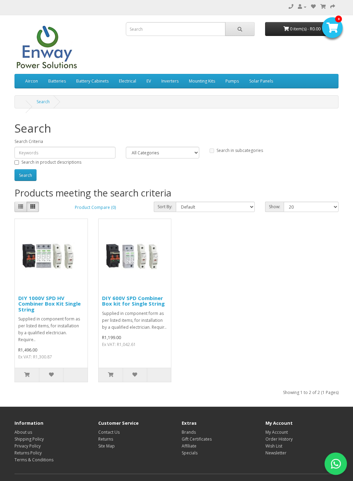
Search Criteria (28, 141)
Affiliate (189, 446)
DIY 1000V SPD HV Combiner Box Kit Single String (49, 304)
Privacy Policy (27, 446)
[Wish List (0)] (313, 7)
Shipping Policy (29, 439)
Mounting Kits (202, 81)
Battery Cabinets (92, 81)
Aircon (31, 81)
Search (43, 102)
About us (23, 432)
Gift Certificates (197, 439)
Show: (274, 207)
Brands (189, 432)
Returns (105, 439)
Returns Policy (28, 453)
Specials (190, 453)
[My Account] (302, 7)
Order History (279, 439)
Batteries (57, 81)
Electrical (127, 81)
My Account (276, 432)
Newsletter (275, 453)
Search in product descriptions (51, 162)
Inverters (170, 81)
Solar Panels (261, 81)
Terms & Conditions (33, 460)
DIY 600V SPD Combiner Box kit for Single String (133, 301)
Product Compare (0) (95, 207)
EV (149, 81)
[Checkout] (332, 7)
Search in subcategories (239, 150)
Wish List (273, 446)
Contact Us (109, 432)
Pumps (232, 81)
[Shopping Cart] (323, 7)
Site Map (106, 446)
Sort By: (165, 207)
